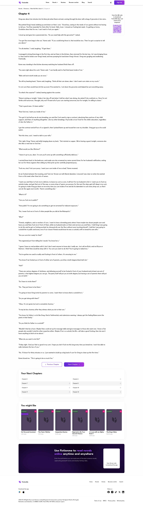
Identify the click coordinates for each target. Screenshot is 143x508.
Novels (55, 2)
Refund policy (120, 500)
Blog (83, 2)
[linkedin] (123, 493)
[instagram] (112, 493)
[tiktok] (116, 493)
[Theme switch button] (111, 2)
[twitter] (119, 493)
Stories (103, 482)
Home (47, 2)
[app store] (74, 466)
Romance (26, 8)
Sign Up (119, 2)
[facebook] (108, 493)
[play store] (60, 466)
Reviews (63, 2)
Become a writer (74, 2)
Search (90, 2)
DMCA (104, 500)
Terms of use (97, 500)
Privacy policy (111, 500)
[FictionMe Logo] (23, 482)
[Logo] (23, 2)
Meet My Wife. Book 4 (37, 8)
